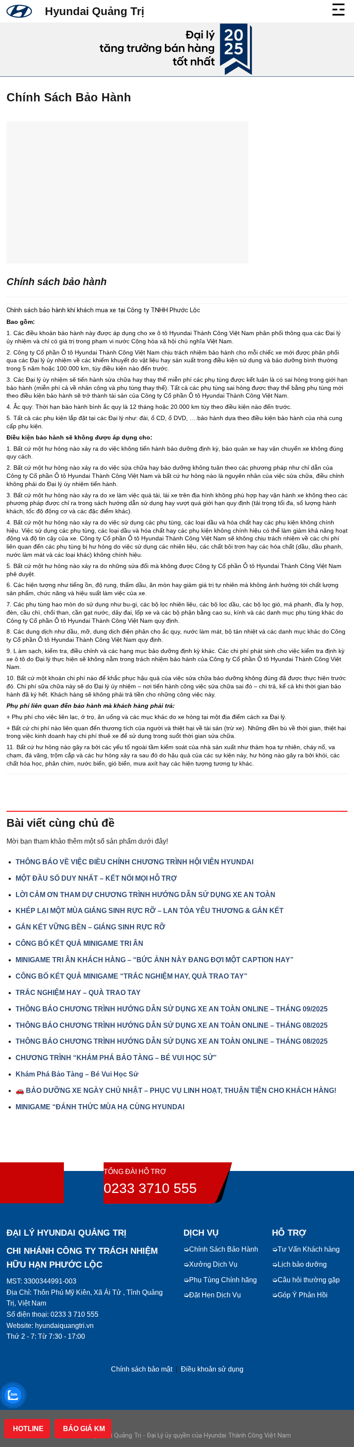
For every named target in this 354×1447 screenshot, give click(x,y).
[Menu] (339, 8)
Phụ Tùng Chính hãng (223, 1280)
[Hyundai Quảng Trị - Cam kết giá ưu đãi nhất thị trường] (19, 11)
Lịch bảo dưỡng (302, 1264)
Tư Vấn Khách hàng (309, 1249)
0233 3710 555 (150, 1188)
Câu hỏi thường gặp (309, 1280)
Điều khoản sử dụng (212, 1369)
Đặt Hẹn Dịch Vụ (215, 1295)
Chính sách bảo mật (141, 1369)
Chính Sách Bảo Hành (223, 1249)
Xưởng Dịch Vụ (213, 1264)
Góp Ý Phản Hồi (303, 1295)
